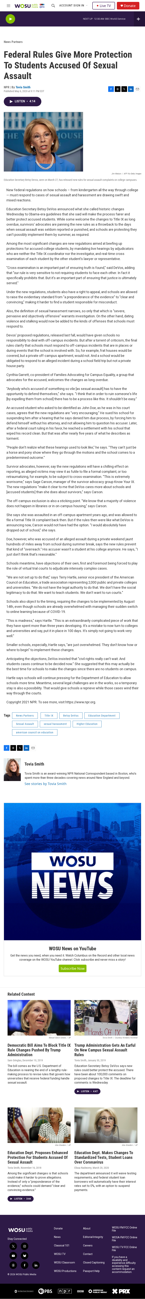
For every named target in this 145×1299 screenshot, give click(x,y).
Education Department (102, 715)
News (57, 1237)
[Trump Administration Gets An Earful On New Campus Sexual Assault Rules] (105, 1018)
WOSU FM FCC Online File (124, 1229)
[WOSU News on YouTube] (72, 871)
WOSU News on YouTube (72, 948)
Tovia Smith (23, 87)
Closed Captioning (94, 1262)
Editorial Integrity (93, 1237)
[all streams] (139, 18)
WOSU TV (60, 1254)
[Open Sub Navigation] (87, 5)
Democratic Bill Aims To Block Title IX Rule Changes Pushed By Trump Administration (39, 1050)
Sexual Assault (25, 723)
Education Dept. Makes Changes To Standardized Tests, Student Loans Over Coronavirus (103, 1157)
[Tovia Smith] (12, 769)
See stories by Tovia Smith (45, 783)
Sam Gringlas (14, 1060)
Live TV (105, 5)
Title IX (49, 715)
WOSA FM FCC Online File (124, 1239)
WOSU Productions (65, 1271)
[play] (10, 19)
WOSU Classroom (64, 1262)
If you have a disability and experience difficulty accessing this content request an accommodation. (124, 1265)
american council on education (34, 732)
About (86, 1228)
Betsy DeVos (71, 715)
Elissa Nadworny (83, 1167)
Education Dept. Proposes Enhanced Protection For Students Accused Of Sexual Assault (38, 1157)
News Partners (13, 42)
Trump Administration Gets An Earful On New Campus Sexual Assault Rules (105, 1050)
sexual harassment (55, 723)
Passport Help (91, 1271)
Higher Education (87, 723)
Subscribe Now (73, 968)
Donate (130, 6)
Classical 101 (61, 1245)
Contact (88, 1254)
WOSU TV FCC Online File (124, 1249)
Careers (88, 1245)
